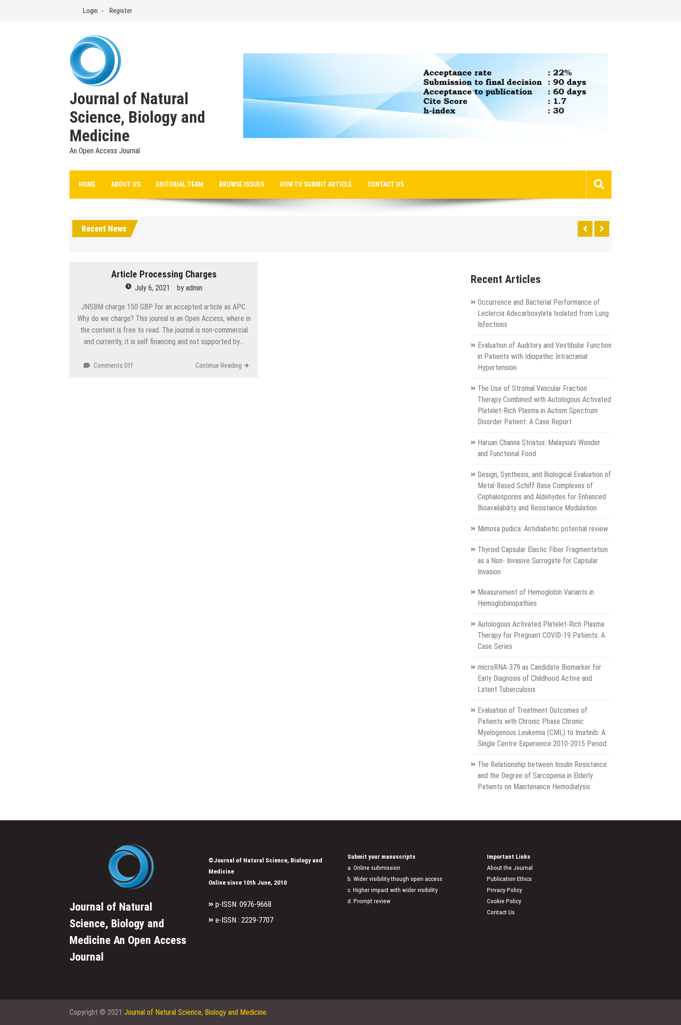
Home (87, 184)
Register (120, 10)
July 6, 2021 (152, 287)
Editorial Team (179, 184)
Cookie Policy (504, 901)
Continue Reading (218, 365)
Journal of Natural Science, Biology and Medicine (137, 117)
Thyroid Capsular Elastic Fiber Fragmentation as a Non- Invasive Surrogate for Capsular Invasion (543, 560)
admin (194, 287)
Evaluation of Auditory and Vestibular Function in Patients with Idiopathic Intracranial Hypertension (545, 356)
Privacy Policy (504, 890)
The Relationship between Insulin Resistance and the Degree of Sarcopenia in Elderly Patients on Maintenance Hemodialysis (542, 775)
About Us (125, 184)
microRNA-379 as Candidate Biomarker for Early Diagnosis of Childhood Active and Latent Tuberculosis (539, 678)
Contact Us (385, 184)
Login (90, 10)
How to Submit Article (316, 184)
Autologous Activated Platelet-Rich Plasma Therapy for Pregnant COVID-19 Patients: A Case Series (541, 635)
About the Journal (510, 867)
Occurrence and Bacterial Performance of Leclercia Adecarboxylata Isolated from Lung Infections (543, 313)
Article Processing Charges (164, 274)
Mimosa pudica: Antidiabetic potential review (543, 528)
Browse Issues (241, 184)
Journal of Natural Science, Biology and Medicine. (196, 1012)
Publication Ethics (509, 878)
